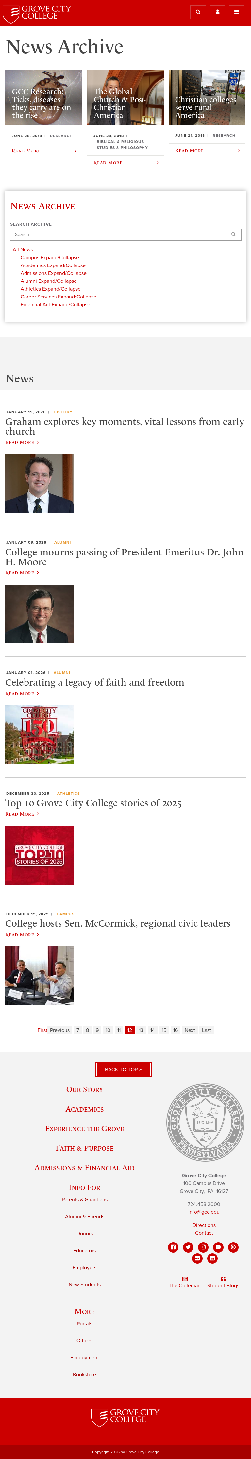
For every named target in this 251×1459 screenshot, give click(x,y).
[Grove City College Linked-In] (212, 1258)
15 (164, 1030)
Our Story (84, 1089)
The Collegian (185, 1285)
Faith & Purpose (85, 1148)
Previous (60, 1030)
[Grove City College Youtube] (218, 1247)
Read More (19, 442)
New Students (85, 1284)
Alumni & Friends (84, 1216)
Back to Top (122, 1069)
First (42, 1030)
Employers (84, 1267)
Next (190, 1030)
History (63, 412)
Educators (84, 1250)
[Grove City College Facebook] (173, 1247)
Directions (204, 1225)
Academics (84, 1108)
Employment (84, 1358)
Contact (204, 1233)
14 (152, 1030)
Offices (84, 1341)
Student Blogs (223, 1285)
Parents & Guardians (85, 1199)
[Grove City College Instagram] (203, 1247)
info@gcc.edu (204, 1212)
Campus (66, 914)
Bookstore (84, 1374)
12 (129, 1030)
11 (119, 1030)
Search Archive (31, 224)
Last (206, 1030)
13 (141, 1030)
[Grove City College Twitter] (188, 1247)
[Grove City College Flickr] (197, 1258)
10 (108, 1030)
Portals (84, 1324)
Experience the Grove (84, 1128)
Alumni (62, 542)
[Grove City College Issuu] (233, 1247)
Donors (84, 1233)
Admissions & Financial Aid (84, 1167)
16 (175, 1030)
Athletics (68, 793)
